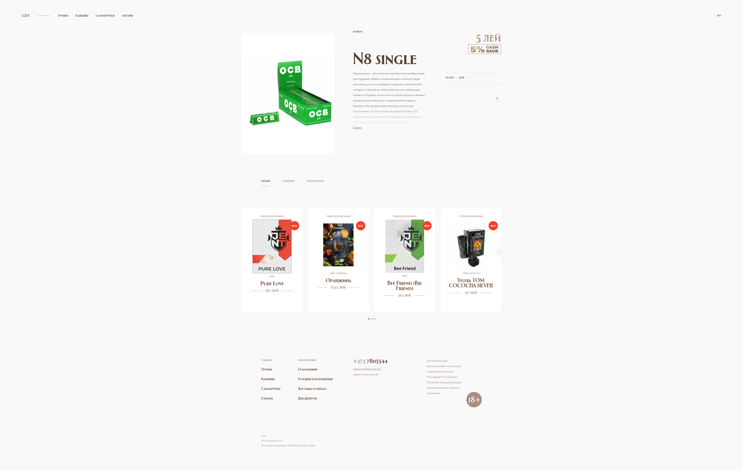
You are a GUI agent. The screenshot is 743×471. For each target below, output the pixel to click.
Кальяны (82, 15)
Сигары (127, 15)
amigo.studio (308, 445)
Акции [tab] (265, 181)
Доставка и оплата (312, 389)
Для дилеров (307, 398)
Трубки (63, 15)
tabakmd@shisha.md (367, 368)
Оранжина (338, 280)
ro (719, 15)
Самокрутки (105, 15)
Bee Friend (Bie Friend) (404, 285)
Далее (357, 127)
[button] (369, 318)
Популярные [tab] (315, 181)
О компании (307, 369)
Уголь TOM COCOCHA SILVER (471, 283)
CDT (26, 16)
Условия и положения (315, 379)
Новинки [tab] (288, 181)
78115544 (370, 360)
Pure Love (272, 283)
